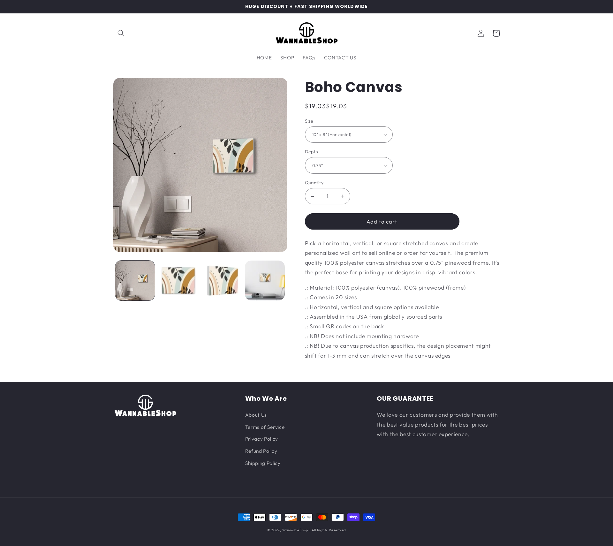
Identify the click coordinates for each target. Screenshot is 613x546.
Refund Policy (261, 451)
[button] (121, 33)
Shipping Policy (263, 463)
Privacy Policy (261, 439)
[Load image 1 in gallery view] (135, 280)
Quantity (314, 183)
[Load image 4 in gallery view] (265, 280)
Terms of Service (265, 427)
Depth (311, 152)
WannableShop (295, 530)
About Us (256, 415)
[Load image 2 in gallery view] (178, 280)
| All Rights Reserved (327, 530)
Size (309, 121)
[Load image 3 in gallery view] (222, 280)
